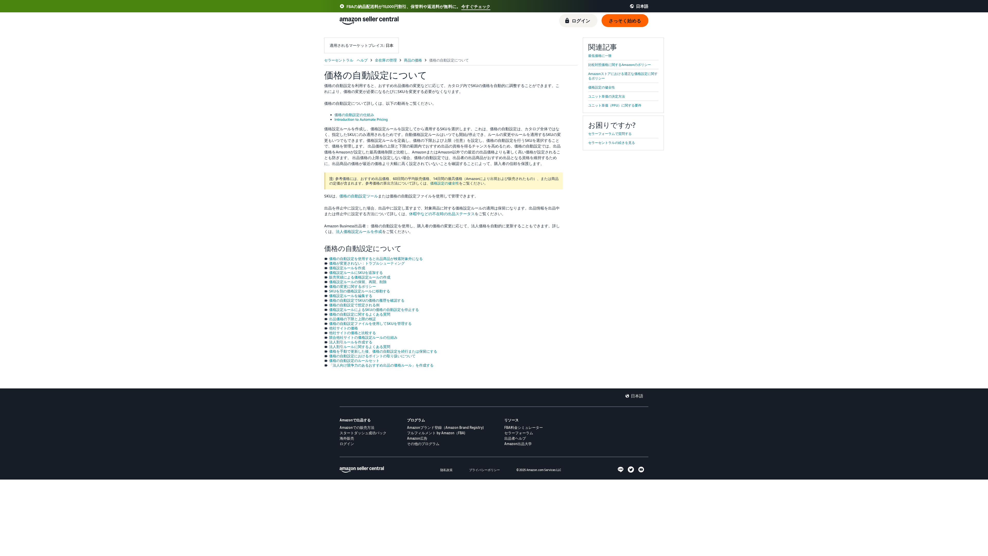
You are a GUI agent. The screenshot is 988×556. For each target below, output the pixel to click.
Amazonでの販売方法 (357, 427)
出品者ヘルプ (515, 438)
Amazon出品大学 (518, 443)
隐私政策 (446, 470)
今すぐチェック (475, 6)
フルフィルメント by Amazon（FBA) (436, 433)
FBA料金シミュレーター (523, 427)
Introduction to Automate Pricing (361, 119)
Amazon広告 (417, 438)
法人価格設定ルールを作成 (359, 231)
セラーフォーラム (518, 433)
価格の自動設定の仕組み (354, 114)
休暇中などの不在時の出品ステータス (442, 213)
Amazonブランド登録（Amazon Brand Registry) (445, 427)
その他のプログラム (423, 443)
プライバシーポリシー (484, 470)
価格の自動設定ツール (358, 196)
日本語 (637, 395)
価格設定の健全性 (444, 183)
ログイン (347, 443)
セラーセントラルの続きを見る (611, 143)
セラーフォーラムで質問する (610, 134)
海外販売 (347, 438)
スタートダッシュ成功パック (363, 433)
